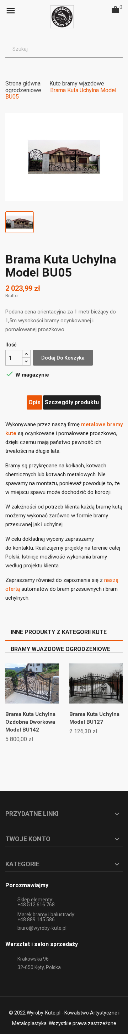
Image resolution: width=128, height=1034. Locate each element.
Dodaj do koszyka (63, 358)
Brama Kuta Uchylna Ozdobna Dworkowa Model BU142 (30, 722)
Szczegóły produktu (72, 402)
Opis (34, 402)
